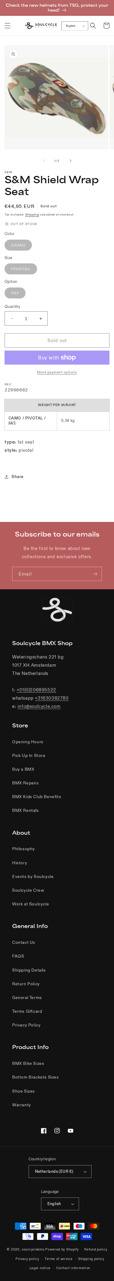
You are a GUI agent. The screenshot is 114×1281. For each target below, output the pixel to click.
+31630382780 (51, 698)
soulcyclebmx (33, 1249)
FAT (18, 294)
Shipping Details (29, 970)
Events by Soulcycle (33, 876)
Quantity (12, 306)
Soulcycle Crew (28, 890)
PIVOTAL (24, 270)
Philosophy (23, 848)
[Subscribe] (95, 574)
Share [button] (18, 476)
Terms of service (58, 1259)
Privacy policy (27, 1259)
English (70, 26)
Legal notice (39, 1268)
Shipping (32, 214)
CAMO (21, 246)
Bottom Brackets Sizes (35, 1077)
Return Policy (26, 984)
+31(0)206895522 (36, 690)
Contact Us (23, 942)
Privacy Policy (26, 1025)
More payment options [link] (57, 372)
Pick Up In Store (29, 755)
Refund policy (95, 1249)
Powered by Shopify (62, 1249)
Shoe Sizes (23, 1091)
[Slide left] (43, 160)
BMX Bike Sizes (28, 1063)
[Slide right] (70, 160)
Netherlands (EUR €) (54, 1171)
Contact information (73, 1268)
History (19, 862)
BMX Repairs (25, 783)
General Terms (27, 997)
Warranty (21, 1105)
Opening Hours (27, 741)
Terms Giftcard (27, 1011)
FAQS (18, 956)
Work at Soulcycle (30, 904)
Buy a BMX (23, 769)
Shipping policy (91, 1259)
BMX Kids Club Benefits (36, 796)
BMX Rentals (25, 810)
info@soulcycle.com (39, 706)
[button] (7, 25)
